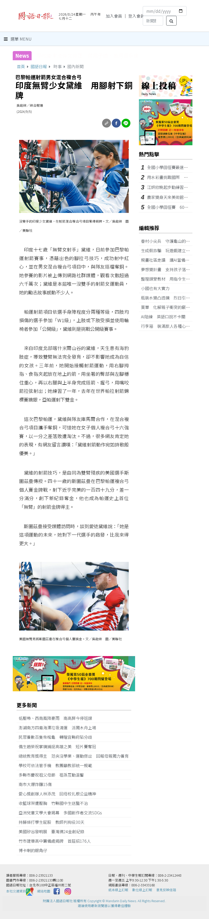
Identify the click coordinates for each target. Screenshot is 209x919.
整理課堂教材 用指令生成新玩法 (173, 279)
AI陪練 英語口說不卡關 (165, 316)
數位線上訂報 (142, 889)
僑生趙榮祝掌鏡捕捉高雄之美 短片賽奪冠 (59, 746)
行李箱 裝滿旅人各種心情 (167, 326)
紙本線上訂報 (118, 889)
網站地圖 (43, 891)
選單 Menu (20, 39)
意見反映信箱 (166, 889)
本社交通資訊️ (16, 891)
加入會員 (114, 16)
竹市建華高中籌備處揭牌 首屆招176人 (57, 841)
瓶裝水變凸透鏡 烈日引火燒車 (171, 298)
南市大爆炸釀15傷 (37, 784)
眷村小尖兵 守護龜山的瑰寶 (169, 241)
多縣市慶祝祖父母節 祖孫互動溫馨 (53, 775)
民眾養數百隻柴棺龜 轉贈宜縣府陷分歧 (57, 737)
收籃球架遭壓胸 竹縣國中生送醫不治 (55, 803)
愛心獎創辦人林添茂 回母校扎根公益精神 (59, 794)
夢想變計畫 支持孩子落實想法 (171, 269)
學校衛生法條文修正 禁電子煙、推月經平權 (88, 55)
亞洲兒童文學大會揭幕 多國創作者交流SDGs (62, 812)
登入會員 (136, 16)
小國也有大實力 (157, 288)
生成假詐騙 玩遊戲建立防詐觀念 (173, 250)
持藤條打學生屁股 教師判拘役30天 (53, 822)
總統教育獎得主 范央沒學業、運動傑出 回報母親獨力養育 (74, 756)
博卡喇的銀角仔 (35, 850)
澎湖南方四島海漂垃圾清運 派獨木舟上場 (59, 727)
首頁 (21, 66)
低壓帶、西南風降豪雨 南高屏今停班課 (57, 718)
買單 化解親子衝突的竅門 (167, 307)
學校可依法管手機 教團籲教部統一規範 (57, 765)
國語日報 (39, 66)
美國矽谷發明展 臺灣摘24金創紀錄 (53, 831)
